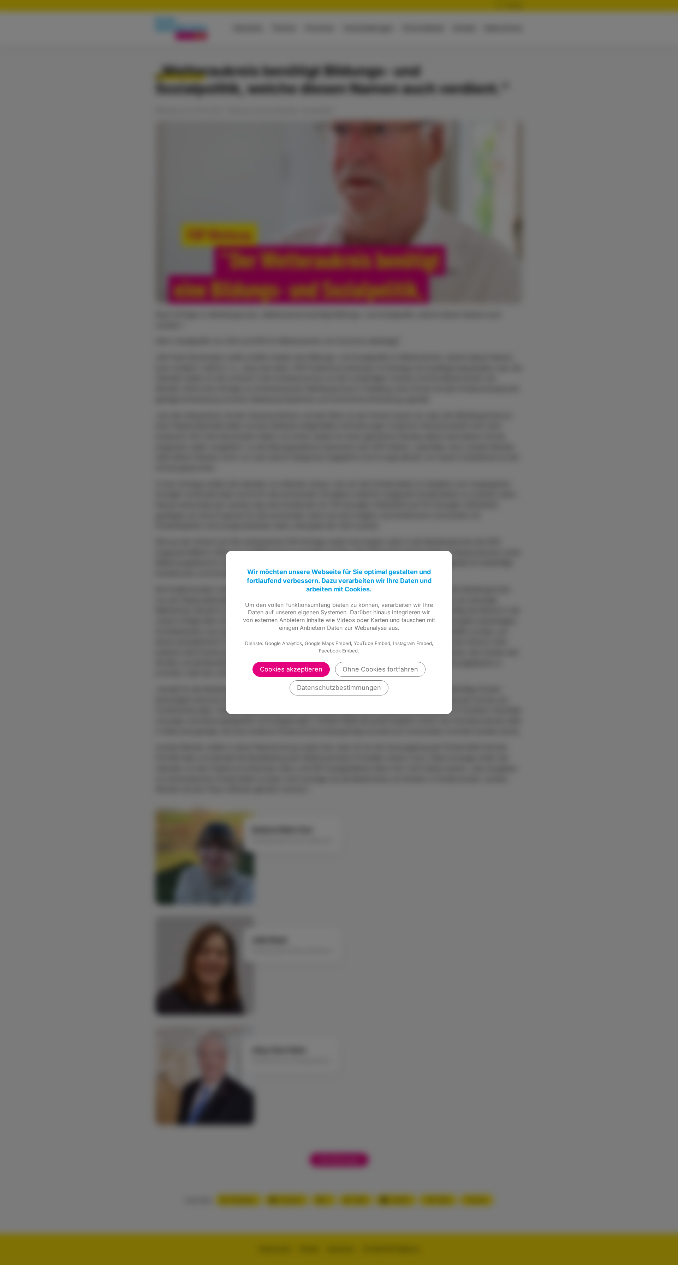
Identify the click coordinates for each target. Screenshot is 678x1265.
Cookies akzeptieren (291, 669)
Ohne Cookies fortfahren (380, 669)
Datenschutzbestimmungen (339, 687)
